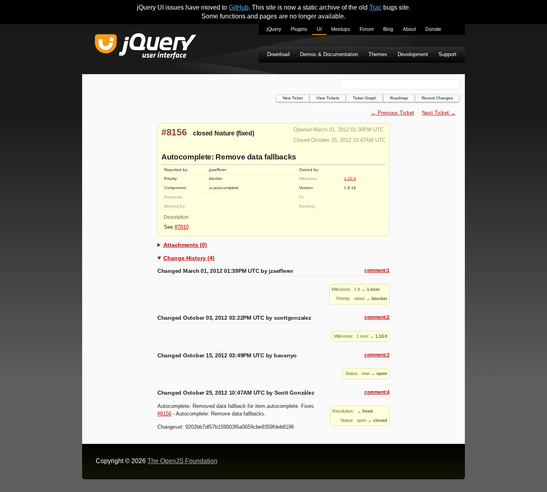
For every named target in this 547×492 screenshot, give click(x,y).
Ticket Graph (364, 98)
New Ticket (293, 98)
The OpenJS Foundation (182, 461)
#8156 (174, 132)
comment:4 (377, 392)
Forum (367, 29)
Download (278, 54)
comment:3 (377, 355)
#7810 (182, 227)
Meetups (340, 29)
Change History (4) (189, 258)
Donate (433, 29)
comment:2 (377, 317)
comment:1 (377, 270)
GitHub (239, 7)
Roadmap (399, 98)
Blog (388, 29)
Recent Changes (437, 98)
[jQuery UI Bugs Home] (145, 47)
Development (413, 54)
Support (447, 54)
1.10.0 (350, 178)
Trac (375, 7)
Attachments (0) (185, 245)
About (409, 29)
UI (319, 29)
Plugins (299, 29)
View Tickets (327, 98)
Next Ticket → (439, 113)
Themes (377, 54)
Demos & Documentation (329, 54)
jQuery (274, 29)
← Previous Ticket (392, 113)
